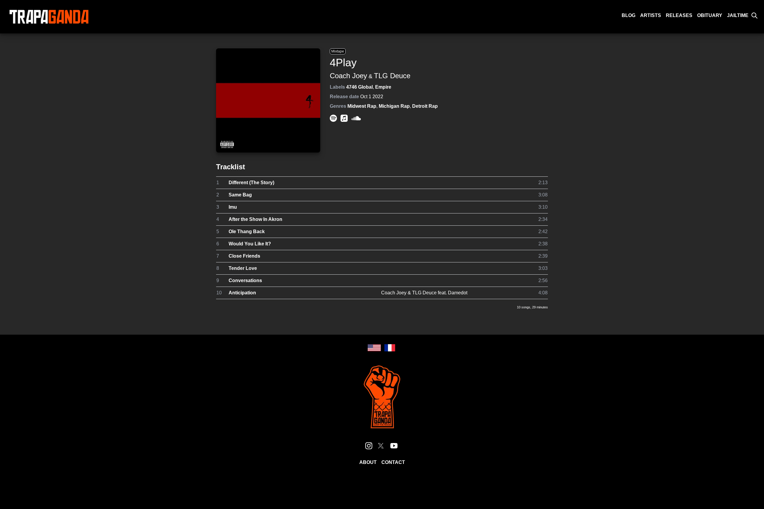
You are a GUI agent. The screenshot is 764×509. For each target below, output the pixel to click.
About (368, 462)
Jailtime (737, 15)
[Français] (389, 347)
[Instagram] (368, 445)
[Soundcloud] (356, 118)
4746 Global (359, 87)
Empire (383, 87)
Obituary (709, 15)
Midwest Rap (361, 106)
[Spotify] (333, 118)
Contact (393, 462)
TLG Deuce (392, 76)
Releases (679, 15)
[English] (374, 347)
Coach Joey (348, 76)
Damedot (457, 292)
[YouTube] (394, 445)
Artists (650, 15)
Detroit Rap (425, 106)
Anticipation (242, 292)
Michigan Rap (394, 106)
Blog (628, 15)
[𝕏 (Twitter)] (380, 445)
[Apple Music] (344, 118)
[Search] (754, 15)
